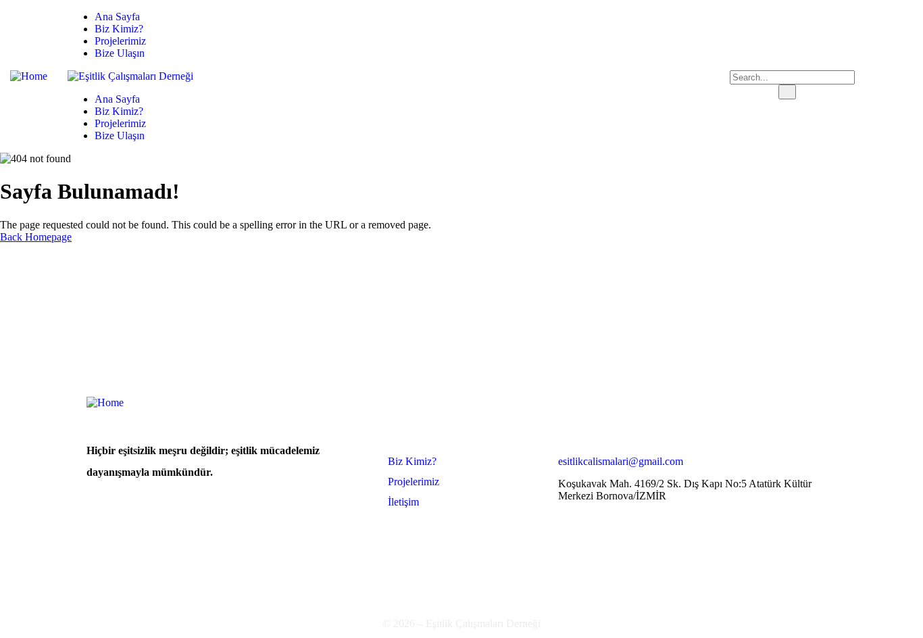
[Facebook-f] (807, 75)
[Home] (28, 76)
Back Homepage (36, 237)
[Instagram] (896, 75)
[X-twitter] (851, 75)
